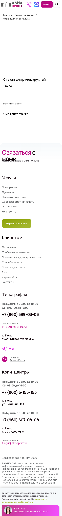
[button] (16, 223)
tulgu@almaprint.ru (15, 443)
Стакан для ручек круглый (16, 18)
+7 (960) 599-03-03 (20, 314)
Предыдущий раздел (25, 14)
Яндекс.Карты (17, 360)
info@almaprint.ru (14, 327)
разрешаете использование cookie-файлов (24, 501)
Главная (7, 14)
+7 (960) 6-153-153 (19, 392)
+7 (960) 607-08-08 (20, 420)
